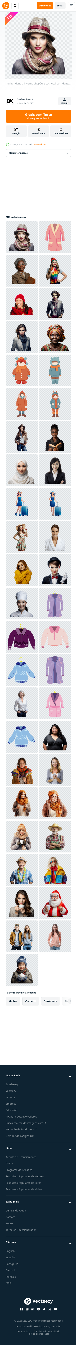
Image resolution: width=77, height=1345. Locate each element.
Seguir (64, 103)
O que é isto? (39, 144)
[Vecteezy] (5, 5)
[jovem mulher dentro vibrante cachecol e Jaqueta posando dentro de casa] (22, 1303)
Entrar (60, 5)
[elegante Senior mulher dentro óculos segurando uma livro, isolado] (22, 304)
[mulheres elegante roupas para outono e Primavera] (22, 1069)
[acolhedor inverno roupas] (22, 271)
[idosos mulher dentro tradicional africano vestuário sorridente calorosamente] (22, 470)
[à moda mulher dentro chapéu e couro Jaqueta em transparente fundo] (22, 637)
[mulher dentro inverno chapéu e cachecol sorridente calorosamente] (22, 237)
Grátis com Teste (38, 116)
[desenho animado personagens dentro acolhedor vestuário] (22, 504)
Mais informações (18, 152)
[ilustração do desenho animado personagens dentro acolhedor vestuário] (22, 603)
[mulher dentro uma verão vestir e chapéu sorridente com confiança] (22, 836)
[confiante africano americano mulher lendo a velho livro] (22, 670)
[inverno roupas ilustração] (22, 1036)
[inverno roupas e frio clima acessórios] (22, 1003)
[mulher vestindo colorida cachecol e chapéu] (22, 337)
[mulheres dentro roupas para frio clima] (22, 1203)
